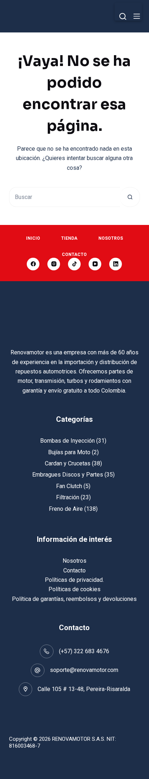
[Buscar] (122, 16)
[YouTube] (95, 264)
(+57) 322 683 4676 (84, 651)
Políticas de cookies (74, 589)
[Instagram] (53, 264)
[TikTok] (74, 264)
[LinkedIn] (115, 264)
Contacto (74, 254)
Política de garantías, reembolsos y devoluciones (74, 599)
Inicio (33, 238)
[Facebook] (33, 264)
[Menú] (136, 16)
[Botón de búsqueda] (130, 197)
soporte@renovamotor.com (84, 670)
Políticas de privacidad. (74, 579)
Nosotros (110, 238)
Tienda (69, 238)
